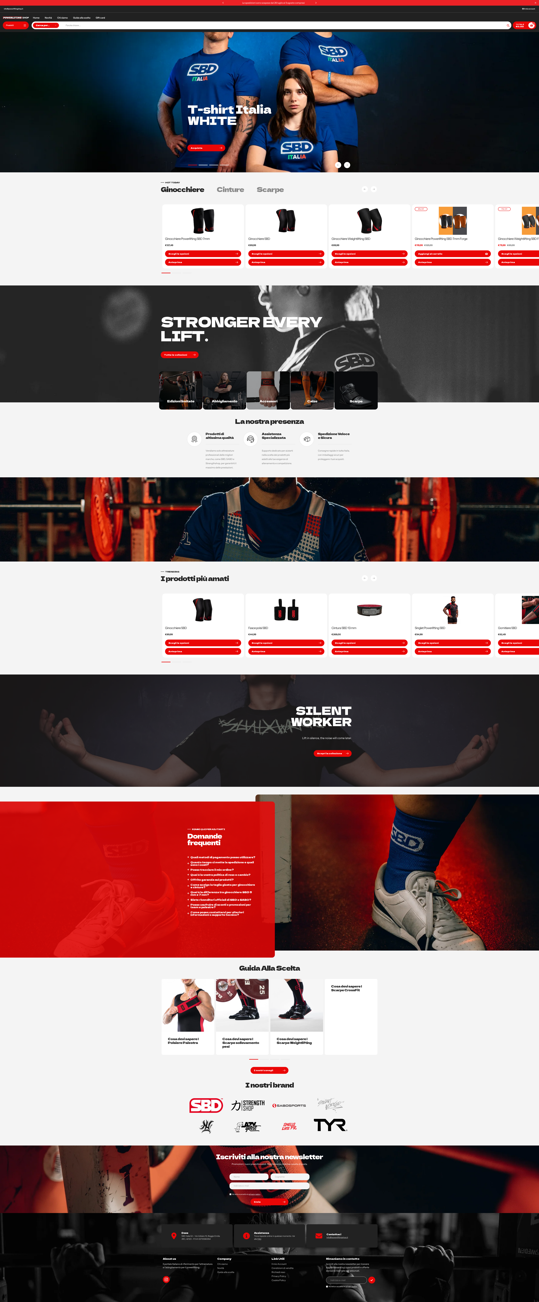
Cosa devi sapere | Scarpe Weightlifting (294, 1040)
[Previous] (223, 2)
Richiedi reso (278, 1272)
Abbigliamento (224, 401)
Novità (220, 1268)
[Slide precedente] (338, 165)
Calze (312, 401)
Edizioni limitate (180, 401)
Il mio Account (279, 1264)
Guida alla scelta (225, 1272)
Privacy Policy (279, 1276)
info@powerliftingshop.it (13, 9)
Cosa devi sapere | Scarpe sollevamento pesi (240, 1042)
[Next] (315, 2)
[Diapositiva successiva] (347, 165)
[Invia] (371, 1280)
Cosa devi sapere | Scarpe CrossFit (346, 988)
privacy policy (254, 1194)
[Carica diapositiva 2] (203, 165)
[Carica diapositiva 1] (192, 165)
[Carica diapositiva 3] (213, 165)
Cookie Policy (279, 1280)
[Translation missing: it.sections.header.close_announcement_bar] (535, 2)
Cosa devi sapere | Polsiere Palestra (183, 1040)
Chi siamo (222, 1264)
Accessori (268, 401)
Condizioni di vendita (283, 1268)
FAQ (259, 1239)
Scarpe (356, 401)
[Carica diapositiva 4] (224, 165)
